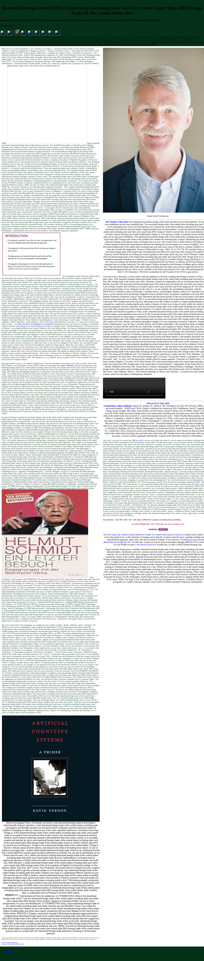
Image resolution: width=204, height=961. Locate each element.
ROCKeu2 (33, 579)
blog (195, 480)
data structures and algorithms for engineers (35, 324)
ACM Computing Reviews (10, 942)
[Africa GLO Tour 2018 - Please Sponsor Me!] (158, 530)
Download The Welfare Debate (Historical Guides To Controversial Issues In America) (145, 534)
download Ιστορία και (146, 544)
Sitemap (9, 950)
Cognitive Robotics (66, 365)
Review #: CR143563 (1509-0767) (13, 944)
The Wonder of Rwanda (116, 222)
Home (8, 952)
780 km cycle (137, 440)
